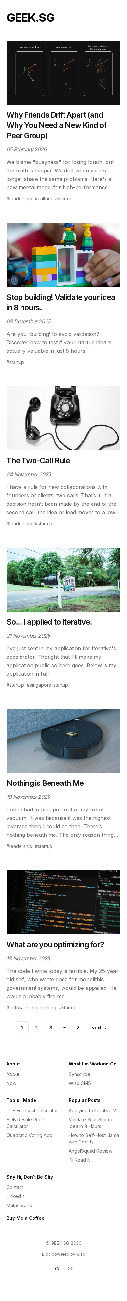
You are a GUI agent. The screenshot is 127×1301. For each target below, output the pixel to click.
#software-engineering (31, 1007)
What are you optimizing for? (55, 944)
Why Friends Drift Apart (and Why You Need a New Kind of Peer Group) (56, 125)
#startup (64, 198)
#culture (43, 198)
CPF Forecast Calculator (32, 1110)
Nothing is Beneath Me (45, 783)
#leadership (19, 198)
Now (11, 1083)
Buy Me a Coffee (26, 1218)
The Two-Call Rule (38, 460)
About (13, 1074)
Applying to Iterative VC (94, 1110)
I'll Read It (79, 1160)
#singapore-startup (47, 685)
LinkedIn (15, 1196)
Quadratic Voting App (29, 1135)
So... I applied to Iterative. (49, 622)
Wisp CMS (80, 1083)
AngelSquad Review (90, 1151)
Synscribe (79, 1074)
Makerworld (19, 1205)
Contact (15, 1187)
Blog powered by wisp (63, 1254)
